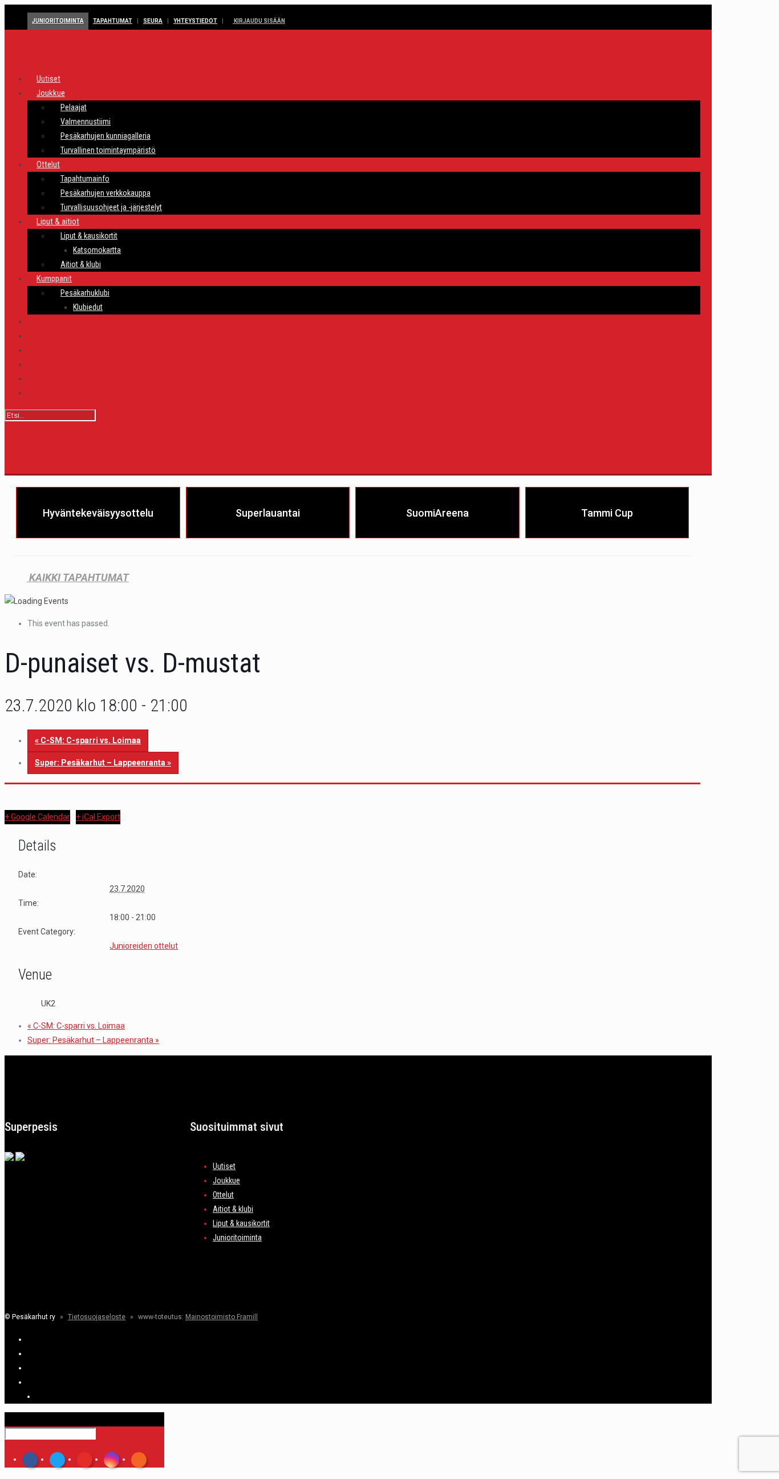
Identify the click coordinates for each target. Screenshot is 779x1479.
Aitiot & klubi (233, 1209)
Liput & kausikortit (241, 1223)
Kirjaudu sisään (259, 21)
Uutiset (224, 1166)
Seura (153, 21)
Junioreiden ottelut (143, 945)
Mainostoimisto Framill (221, 1317)
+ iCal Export (98, 816)
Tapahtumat (112, 21)
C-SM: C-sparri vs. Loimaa (88, 740)
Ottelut (223, 1194)
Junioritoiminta (58, 21)
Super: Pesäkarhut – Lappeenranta (103, 762)
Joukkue (226, 1180)
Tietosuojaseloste (96, 1317)
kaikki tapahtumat (78, 577)
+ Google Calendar (37, 816)
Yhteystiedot (195, 21)
